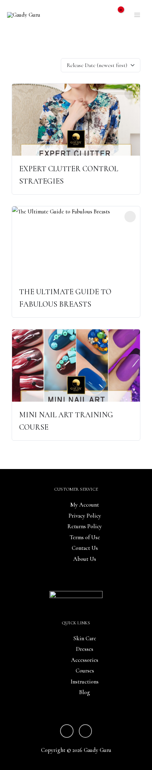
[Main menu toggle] (137, 15)
